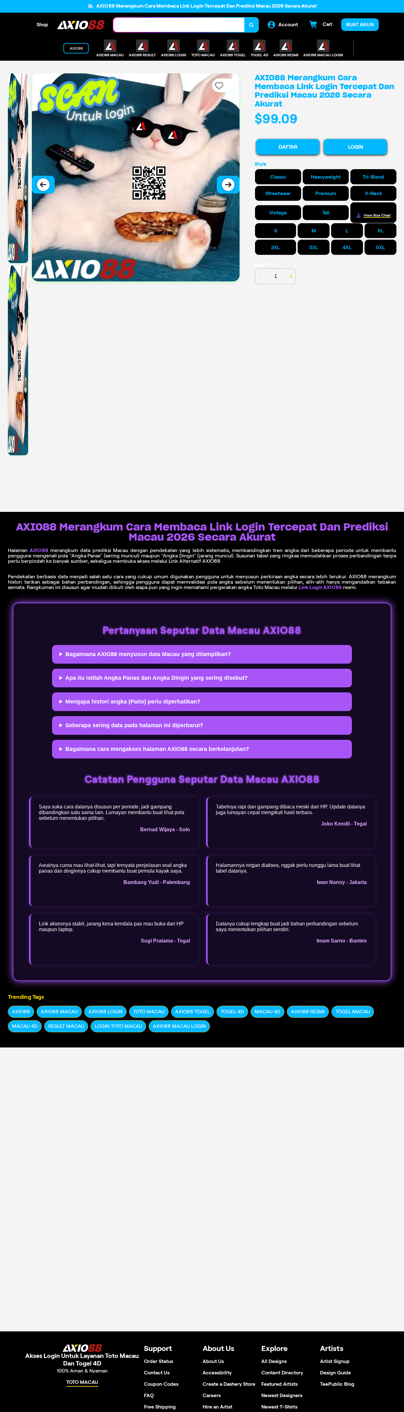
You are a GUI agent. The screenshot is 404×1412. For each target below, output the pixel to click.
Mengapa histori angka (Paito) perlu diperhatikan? (132, 701)
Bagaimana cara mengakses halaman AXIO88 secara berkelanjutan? (157, 749)
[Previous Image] (43, 184)
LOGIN (355, 147)
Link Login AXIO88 (320, 587)
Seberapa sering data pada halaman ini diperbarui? (134, 725)
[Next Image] (228, 184)
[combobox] (179, 25)
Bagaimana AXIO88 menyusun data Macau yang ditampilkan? (148, 654)
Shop (42, 24)
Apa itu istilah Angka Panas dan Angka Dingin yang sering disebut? (156, 678)
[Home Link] (80, 24)
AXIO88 (39, 550)
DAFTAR (288, 147)
